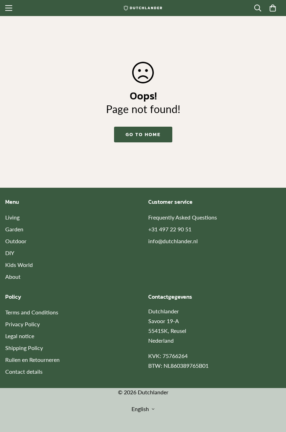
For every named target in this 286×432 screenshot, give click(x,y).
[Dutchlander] (143, 8)
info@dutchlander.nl (173, 241)
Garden (14, 229)
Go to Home (143, 134)
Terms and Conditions (31, 312)
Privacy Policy (22, 324)
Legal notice (19, 336)
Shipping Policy (24, 347)
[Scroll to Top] (272, 394)
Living (12, 217)
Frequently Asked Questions (182, 217)
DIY (9, 252)
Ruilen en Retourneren (32, 359)
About (13, 276)
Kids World (19, 264)
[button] (273, 8)
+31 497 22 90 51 (169, 229)
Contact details (24, 371)
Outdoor (16, 241)
